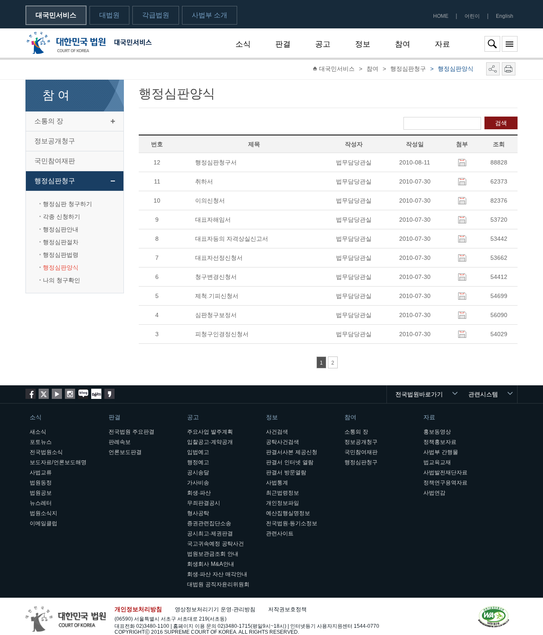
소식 (243, 44)
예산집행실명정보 (288, 513)
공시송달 (198, 472)
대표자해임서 (213, 219)
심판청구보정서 (216, 315)
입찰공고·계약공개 (210, 442)
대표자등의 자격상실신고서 (231, 238)
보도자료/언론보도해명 (58, 462)
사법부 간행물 (440, 452)
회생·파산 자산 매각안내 (217, 574)
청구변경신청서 (216, 276)
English (504, 16)
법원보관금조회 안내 (212, 554)
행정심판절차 (60, 242)
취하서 (204, 181)
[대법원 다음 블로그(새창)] (96, 394)
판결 (283, 44)
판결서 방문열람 (286, 472)
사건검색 (277, 432)
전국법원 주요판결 (131, 432)
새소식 (38, 432)
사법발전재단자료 (445, 472)
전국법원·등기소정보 (291, 523)
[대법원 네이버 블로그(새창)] (83, 394)
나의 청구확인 (61, 280)
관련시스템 (483, 394)
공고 (322, 44)
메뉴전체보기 (510, 44)
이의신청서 (210, 200)
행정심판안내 (60, 229)
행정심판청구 (54, 180)
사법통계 (277, 482)
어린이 (472, 16)
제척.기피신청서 (216, 295)
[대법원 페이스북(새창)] (30, 394)
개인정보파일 (282, 503)
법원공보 (41, 493)
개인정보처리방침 (138, 609)
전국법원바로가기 (419, 394)
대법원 (109, 15)
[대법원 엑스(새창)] (44, 394)
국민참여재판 (54, 160)
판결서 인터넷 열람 (289, 462)
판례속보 (120, 442)
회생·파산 (199, 493)
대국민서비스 (56, 15)
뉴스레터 (41, 503)
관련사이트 (280, 533)
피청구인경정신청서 (222, 334)
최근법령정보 (282, 493)
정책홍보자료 (439, 442)
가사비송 (198, 482)
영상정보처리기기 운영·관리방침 (215, 609)
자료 (442, 44)
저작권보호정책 (287, 609)
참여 (402, 44)
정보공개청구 (54, 141)
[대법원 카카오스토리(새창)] (109, 394)
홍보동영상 (437, 432)
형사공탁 (198, 513)
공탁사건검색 (282, 442)
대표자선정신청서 (219, 257)
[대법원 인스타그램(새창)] (70, 394)
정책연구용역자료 (445, 482)
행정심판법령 (60, 254)
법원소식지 (43, 513)
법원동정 (41, 482)
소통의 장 (48, 121)
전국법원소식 (46, 452)
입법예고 (198, 452)
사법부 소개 (209, 15)
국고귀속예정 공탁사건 (215, 543)
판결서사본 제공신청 (291, 452)
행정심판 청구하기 (67, 204)
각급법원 (155, 15)
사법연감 (434, 493)
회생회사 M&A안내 (210, 564)
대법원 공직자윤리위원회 (218, 584)
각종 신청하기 (61, 216)
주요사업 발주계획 (210, 432)
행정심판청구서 (216, 162)
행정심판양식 (60, 267)
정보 (362, 44)
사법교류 (41, 472)
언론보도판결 (125, 452)
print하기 (508, 68)
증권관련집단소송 (209, 523)
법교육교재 (437, 462)
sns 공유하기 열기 (493, 68)
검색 (501, 123)
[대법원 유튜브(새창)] (57, 394)
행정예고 (198, 462)
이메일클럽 (43, 523)
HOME (440, 16)
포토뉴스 (41, 442)
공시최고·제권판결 (210, 533)
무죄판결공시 (203, 503)
